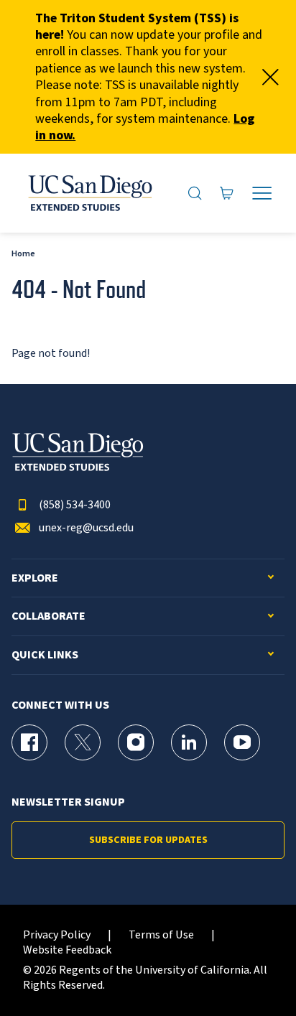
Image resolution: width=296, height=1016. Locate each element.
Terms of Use (161, 935)
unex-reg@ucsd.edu (86, 528)
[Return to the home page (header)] (89, 193)
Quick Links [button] (44, 655)
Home (23, 254)
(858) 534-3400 (75, 505)
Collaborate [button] (48, 616)
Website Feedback (67, 950)
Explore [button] (34, 578)
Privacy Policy (57, 935)
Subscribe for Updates (148, 840)
